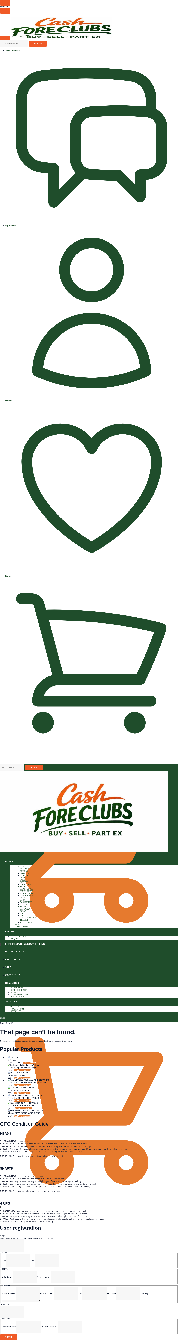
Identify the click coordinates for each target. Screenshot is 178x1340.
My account (10, 225)
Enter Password (9, 1326)
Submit (8, 1337)
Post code (111, 1293)
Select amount (29, 1063)
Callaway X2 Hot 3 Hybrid (19, 1090)
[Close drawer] (5, 10)
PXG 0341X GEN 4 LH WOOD (21, 1105)
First (4, 1260)
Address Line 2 (46, 1293)
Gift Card (12, 1060)
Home (2, 1023)
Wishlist (8, 401)
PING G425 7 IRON (16, 1075)
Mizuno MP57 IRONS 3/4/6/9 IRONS (24, 1113)
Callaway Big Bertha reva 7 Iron (22, 1067)
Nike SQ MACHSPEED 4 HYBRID (23, 1098)
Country (144, 1293)
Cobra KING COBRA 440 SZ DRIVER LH (27, 1083)
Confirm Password (49, 1326)
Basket (8, 576)
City (80, 1293)
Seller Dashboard (13, 50)
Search (38, 44)
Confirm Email (43, 1277)
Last (33, 1260)
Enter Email (7, 1277)
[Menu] (5, 38)
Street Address (8, 1293)
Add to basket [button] (22, 1070)
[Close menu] (5, 3)
